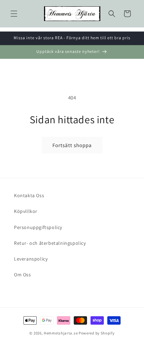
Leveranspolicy (31, 259)
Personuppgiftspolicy (38, 227)
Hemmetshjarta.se (61, 333)
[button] (14, 13)
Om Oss (22, 274)
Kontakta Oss (29, 195)
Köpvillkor (25, 211)
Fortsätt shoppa (72, 145)
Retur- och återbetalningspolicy (50, 243)
